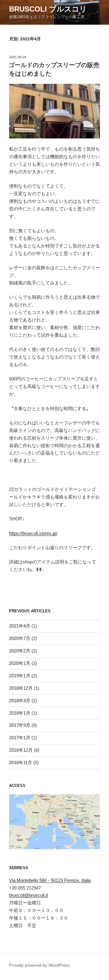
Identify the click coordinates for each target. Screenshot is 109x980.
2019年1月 (19, 675)
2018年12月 (21, 688)
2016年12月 (21, 750)
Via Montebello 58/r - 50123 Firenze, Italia (50, 880)
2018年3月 (19, 700)
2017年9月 (19, 725)
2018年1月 (19, 713)
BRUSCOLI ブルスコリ (48, 9)
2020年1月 (19, 663)
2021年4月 (19, 625)
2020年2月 (19, 650)
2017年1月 (19, 737)
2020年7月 (19, 638)
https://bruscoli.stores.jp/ (33, 533)
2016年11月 (20, 762)
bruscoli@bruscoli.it (28, 895)
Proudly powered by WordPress (39, 965)
